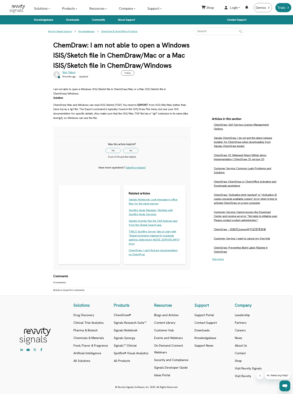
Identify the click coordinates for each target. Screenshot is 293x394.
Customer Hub (164, 330)
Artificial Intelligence (87, 353)
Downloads (72, 20)
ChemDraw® (122, 315)
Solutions (41, 8)
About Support (126, 20)
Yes (113, 150)
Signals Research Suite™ (130, 323)
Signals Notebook (125, 330)
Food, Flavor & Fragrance (90, 345)
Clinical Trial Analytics (88, 323)
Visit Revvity (243, 376)
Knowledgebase (43, 20)
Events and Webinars (168, 338)
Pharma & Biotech (85, 330)
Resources (97, 8)
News (238, 338)
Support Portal (204, 315)
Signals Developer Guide (171, 367)
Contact (240, 353)
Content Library (164, 323)
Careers (240, 330)
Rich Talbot (68, 72)
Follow (128, 73)
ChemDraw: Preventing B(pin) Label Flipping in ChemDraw (241, 249)
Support (153, 8)
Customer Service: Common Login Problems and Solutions (242, 170)
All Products (122, 361)
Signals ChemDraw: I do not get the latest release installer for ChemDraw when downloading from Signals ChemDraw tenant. (243, 142)
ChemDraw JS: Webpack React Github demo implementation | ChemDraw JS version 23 (240, 157)
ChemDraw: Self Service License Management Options (241, 127)
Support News (203, 345)
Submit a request (135, 167)
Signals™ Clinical (125, 345)
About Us (241, 345)
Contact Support (236, 20)
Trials (281, 7)
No (131, 150)
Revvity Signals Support (60, 31)
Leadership (242, 315)
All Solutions (81, 361)
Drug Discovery (83, 315)
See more (218, 259)
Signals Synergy (124, 338)
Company (126, 8)
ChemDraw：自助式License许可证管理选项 (240, 229)
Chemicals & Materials (88, 338)
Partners (240, 323)
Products (68, 8)
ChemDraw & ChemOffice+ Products (119, 31)
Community (98, 20)
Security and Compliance (171, 360)
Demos (261, 7)
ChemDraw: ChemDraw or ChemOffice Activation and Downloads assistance (245, 183)
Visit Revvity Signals (248, 368)
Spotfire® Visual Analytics (131, 353)
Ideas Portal (162, 375)
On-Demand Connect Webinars (168, 349)
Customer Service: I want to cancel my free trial (242, 238)
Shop (238, 361)
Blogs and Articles (166, 315)
